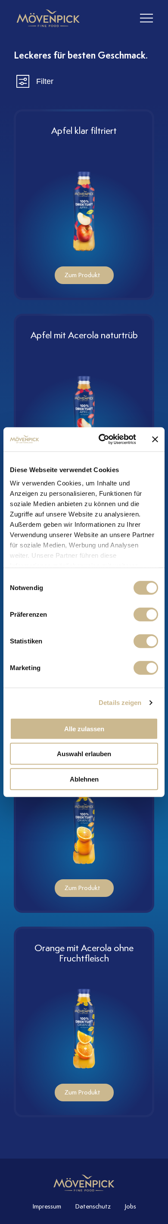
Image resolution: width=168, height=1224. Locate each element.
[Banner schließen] (155, 439)
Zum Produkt (82, 275)
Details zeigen (120, 702)
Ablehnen (84, 778)
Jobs (130, 1206)
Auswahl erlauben (84, 753)
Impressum (46, 1206)
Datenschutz (93, 1206)
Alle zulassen (84, 728)
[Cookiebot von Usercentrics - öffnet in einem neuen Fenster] (102, 439)
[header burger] (146, 18)
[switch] (146, 614)
